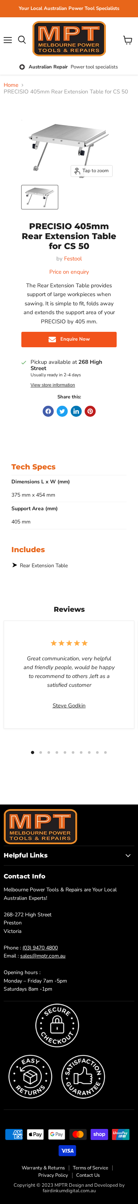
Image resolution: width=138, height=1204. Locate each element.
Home (11, 85)
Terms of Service (90, 1168)
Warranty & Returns (43, 1168)
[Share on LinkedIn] (76, 411)
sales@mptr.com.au (43, 955)
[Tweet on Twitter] (62, 411)
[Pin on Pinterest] (90, 411)
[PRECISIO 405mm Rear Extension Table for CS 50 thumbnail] (40, 197)
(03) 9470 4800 (40, 947)
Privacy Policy (53, 1175)
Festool (73, 258)
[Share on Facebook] (48, 411)
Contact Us (88, 1175)
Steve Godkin (69, 705)
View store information (53, 385)
